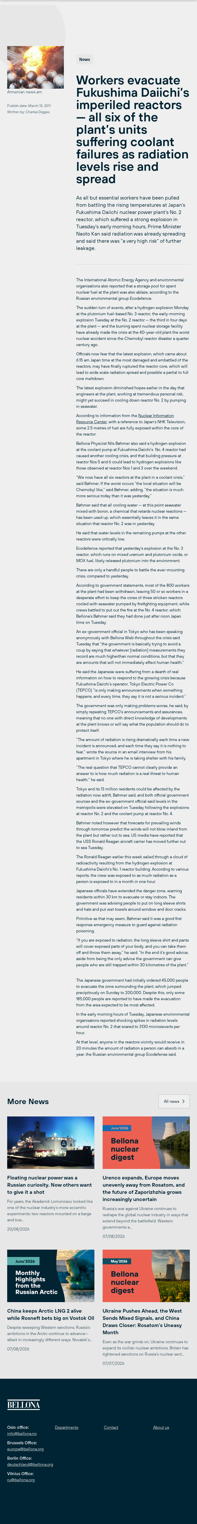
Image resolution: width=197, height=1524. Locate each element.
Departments (66, 1427)
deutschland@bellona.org (30, 1464)
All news (171, 1101)
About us (161, 1427)
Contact (111, 1427)
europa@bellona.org (25, 1449)
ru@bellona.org (21, 1479)
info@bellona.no (22, 1433)
